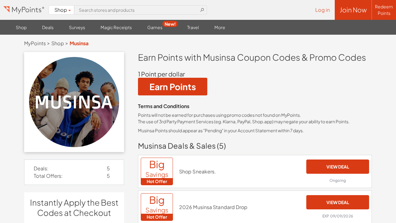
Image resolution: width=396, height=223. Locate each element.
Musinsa (79, 43)
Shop (60, 10)
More (219, 27)
